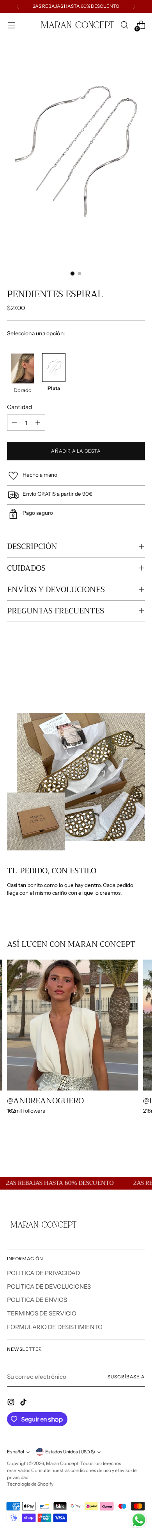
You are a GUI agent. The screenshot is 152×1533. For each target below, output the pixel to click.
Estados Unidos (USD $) (70, 1452)
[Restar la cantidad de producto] (14, 422)
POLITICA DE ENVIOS (37, 1299)
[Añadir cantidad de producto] (38, 422)
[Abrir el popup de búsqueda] (124, 25)
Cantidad (19, 407)
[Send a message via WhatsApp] (139, 1520)
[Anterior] (18, 6)
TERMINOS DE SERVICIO (41, 1313)
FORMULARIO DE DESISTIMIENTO (55, 1327)
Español (15, 1452)
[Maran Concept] (76, 25)
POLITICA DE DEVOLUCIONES (49, 1286)
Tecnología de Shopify (30, 1484)
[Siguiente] (134, 6)
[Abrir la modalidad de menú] (11, 25)
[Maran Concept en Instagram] (11, 1403)
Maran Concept (62, 1463)
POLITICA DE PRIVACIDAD (43, 1273)
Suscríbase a (126, 1377)
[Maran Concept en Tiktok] (24, 1403)
